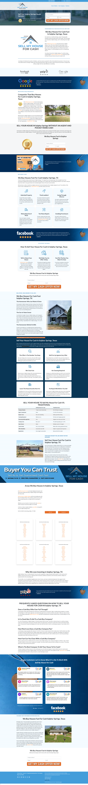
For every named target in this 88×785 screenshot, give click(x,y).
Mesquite (25, 530)
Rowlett (25, 533)
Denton (44, 534)
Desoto (25, 534)
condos (38, 503)
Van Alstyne (24, 556)
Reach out (53, 54)
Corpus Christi (63, 560)
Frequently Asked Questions (32, 773)
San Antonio (63, 536)
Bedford (63, 531)
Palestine (63, 557)
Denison (63, 528)
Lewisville (44, 556)
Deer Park (44, 535)
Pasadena (63, 551)
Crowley (44, 555)
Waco (44, 528)
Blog (18, 774)
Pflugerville (44, 536)
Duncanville (24, 550)
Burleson (63, 535)
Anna (44, 548)
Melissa (25, 553)
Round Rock (44, 561)
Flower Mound (44, 524)
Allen (44, 530)
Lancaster (63, 530)
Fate (44, 546)
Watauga (25, 557)
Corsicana (44, 551)
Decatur (44, 559)
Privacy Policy (19, 773)
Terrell (63, 533)
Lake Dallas (24, 554)
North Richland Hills (24, 548)
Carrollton (25, 531)
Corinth (63, 555)
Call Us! (50, 512)
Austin (44, 560)
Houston (63, 550)
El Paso (25, 536)
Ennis (44, 550)
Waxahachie (63, 547)
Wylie (44, 533)
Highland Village (44, 557)
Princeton (25, 555)
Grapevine (24, 535)
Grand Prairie (25, 529)
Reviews (67, 6)
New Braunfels (25, 560)
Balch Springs (63, 524)
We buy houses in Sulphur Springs (24, 496)
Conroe (44, 527)
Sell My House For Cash (51, 43)
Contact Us (25, 773)
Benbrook (44, 549)
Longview (63, 529)
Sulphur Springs (63, 556)
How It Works (54, 6)
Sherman (25, 546)
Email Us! (64, 512)
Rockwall (44, 531)
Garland (25, 528)
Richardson (24, 532)
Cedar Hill (63, 525)
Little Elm (63, 532)
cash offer (35, 507)
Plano (25, 526)
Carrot (60, 782)
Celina (25, 558)
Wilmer (44, 553)
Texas (63, 558)
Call (28, 121)
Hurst (44, 554)
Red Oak (63, 549)
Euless (25, 549)
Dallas (25, 524)
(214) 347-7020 (59, 54)
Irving (25, 527)
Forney (63, 534)
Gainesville (63, 552)
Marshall (63, 554)
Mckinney (44, 532)
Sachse (63, 559)
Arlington (25, 525)
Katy (44, 526)
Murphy (25, 552)
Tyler (63, 527)
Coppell (25, 551)
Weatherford (63, 548)
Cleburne (63, 553)
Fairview (44, 547)
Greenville (63, 526)
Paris (44, 558)
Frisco (44, 529)
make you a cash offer (25, 118)
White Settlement (25, 547)
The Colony (24, 559)
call (57, 459)
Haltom (44, 552)
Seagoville (63, 546)
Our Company (61, 6)
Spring (44, 525)
